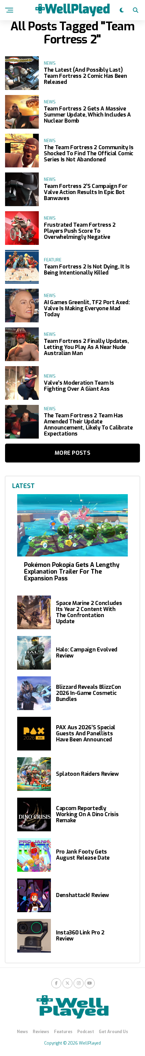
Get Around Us (113, 1031)
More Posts (72, 452)
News (22, 1031)
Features (63, 1031)
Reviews (41, 1031)
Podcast (85, 1031)
